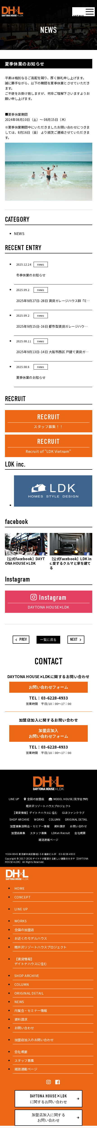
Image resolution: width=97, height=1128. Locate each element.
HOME (19, 888)
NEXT (74, 639)
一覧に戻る (48, 640)
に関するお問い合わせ (48, 1099)
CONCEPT (22, 897)
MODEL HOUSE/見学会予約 (70, 799)
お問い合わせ (78, 826)
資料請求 (59, 826)
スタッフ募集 (38, 833)
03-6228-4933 (67, 854)
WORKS (39, 819)
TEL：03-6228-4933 (48, 698)
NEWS (19, 233)
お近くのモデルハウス (30, 938)
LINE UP (14, 799)
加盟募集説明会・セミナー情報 (30, 826)
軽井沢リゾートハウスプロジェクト (48, 806)
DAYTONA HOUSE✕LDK (25, 561)
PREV (22, 639)
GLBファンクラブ (73, 812)
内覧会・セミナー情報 (30, 1010)
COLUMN (54, 819)
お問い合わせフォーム (48, 687)
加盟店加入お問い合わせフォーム (48, 733)
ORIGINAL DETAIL (76, 819)
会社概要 (80, 833)
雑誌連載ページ (48, 839)
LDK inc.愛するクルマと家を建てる (70, 563)
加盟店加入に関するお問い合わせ (48, 1117)
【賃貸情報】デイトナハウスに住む (35, 812)
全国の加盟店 (35, 799)
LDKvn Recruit (60, 833)
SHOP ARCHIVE (19, 819)
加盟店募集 (18, 833)
